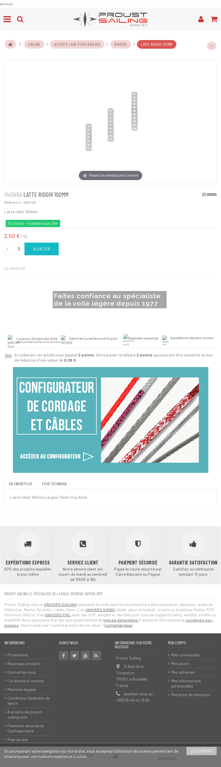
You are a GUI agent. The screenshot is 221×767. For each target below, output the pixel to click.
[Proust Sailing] (110, 19)
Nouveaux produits (24, 663)
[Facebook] (63, 655)
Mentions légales (21, 689)
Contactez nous (118, 625)
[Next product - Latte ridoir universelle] (212, 45)
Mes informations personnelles (186, 683)
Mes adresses (183, 672)
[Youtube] (85, 655)
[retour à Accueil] (10, 44)
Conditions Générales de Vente (28, 701)
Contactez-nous (21, 672)
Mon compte (177, 642)
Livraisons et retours (25, 680)
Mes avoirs (180, 663)
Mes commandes (185, 654)
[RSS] (96, 655)
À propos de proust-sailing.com (25, 714)
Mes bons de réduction (190, 694)
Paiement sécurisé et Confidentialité (25, 728)
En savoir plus (20, 483)
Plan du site (17, 739)
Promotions (17, 654)
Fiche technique (54, 483)
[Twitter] (74, 655)
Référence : (13, 202)
